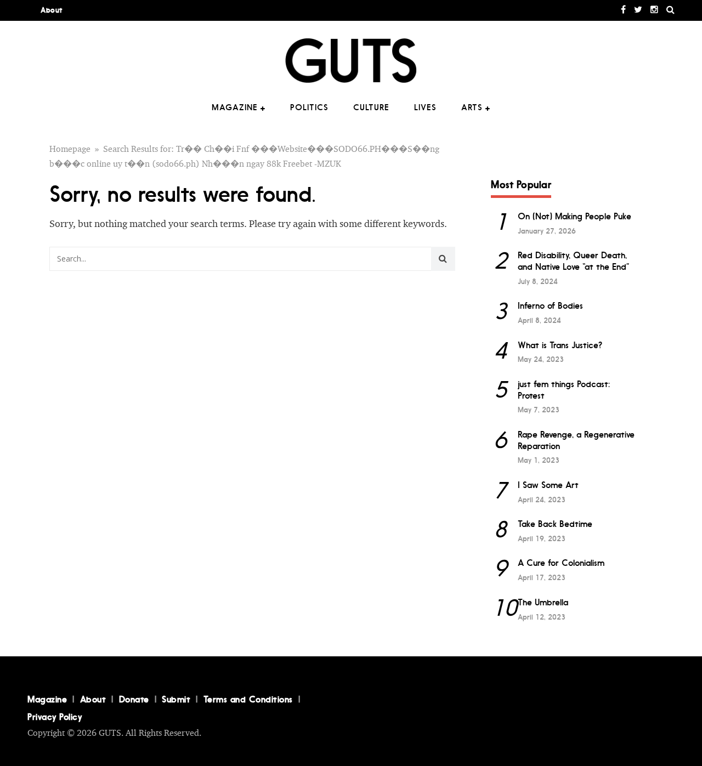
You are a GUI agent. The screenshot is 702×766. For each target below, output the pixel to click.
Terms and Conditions (248, 699)
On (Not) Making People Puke (574, 216)
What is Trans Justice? (560, 345)
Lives (425, 107)
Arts (472, 107)
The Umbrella (543, 602)
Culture (371, 107)
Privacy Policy (54, 716)
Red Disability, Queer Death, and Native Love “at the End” (574, 261)
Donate (134, 699)
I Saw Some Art (548, 485)
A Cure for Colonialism (561, 563)
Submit (176, 699)
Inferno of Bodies (550, 305)
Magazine (235, 107)
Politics (309, 107)
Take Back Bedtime (555, 524)
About (52, 10)
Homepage (69, 149)
